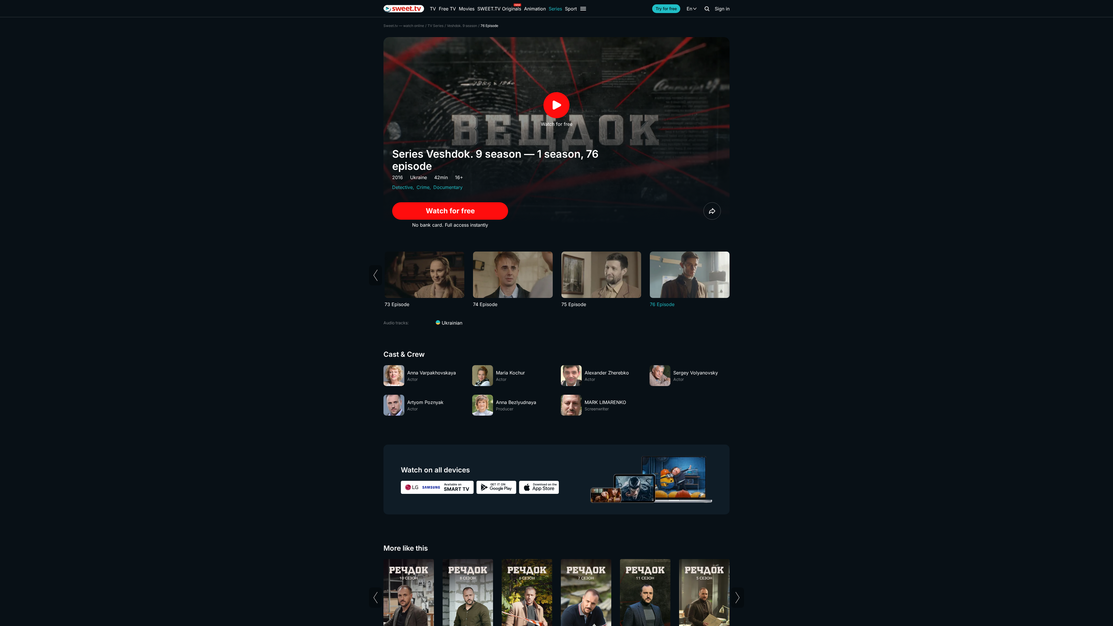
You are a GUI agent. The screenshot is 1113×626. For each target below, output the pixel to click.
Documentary (448, 187)
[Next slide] (737, 597)
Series (555, 9)
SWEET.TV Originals (499, 9)
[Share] (712, 211)
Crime (423, 187)
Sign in (722, 9)
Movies (466, 9)
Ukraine (418, 177)
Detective (402, 187)
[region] (556, 280)
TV (433, 9)
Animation (535, 9)
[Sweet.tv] (403, 8)
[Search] (706, 8)
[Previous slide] (375, 275)
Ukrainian (451, 323)
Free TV (447, 9)
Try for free (666, 8)
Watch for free (450, 211)
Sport (571, 9)
